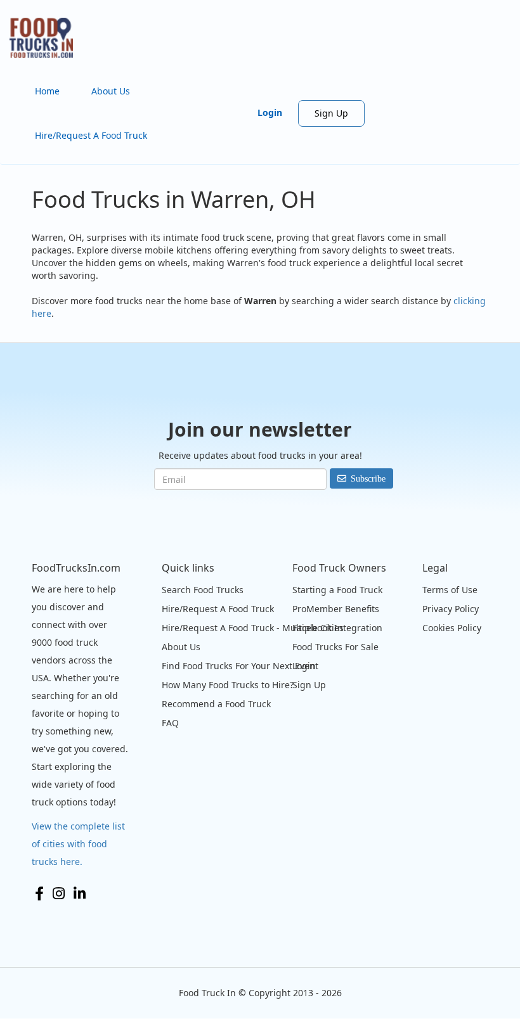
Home (47, 91)
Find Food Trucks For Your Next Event (240, 666)
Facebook (39, 893)
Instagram (59, 893)
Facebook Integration (337, 628)
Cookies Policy (451, 628)
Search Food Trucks (203, 590)
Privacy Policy (450, 609)
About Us (110, 91)
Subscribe (368, 478)
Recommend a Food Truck (216, 704)
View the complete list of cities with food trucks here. (78, 844)
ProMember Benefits (335, 609)
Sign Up (331, 113)
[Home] (46, 38)
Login (269, 112)
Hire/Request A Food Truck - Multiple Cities (253, 628)
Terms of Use (450, 590)
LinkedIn (80, 893)
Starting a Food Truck (337, 590)
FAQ (170, 723)
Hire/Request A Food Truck (91, 135)
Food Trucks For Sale (335, 647)
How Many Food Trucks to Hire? (228, 685)
